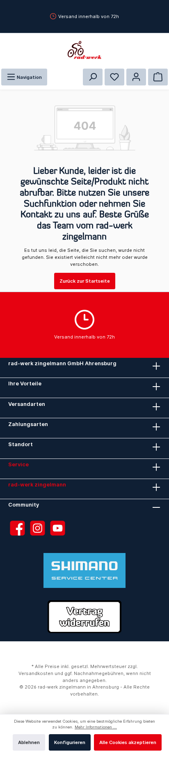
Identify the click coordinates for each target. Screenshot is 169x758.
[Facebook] (17, 528)
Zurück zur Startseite (84, 281)
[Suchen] (93, 77)
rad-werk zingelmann (37, 485)
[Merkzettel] (114, 77)
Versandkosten (35, 673)
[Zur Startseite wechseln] (84, 49)
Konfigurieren (69, 742)
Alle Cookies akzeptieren (127, 742)
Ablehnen (29, 742)
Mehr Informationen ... (96, 727)
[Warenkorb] (158, 77)
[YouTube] (57, 528)
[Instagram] (37, 528)
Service (18, 464)
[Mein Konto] (136, 77)
